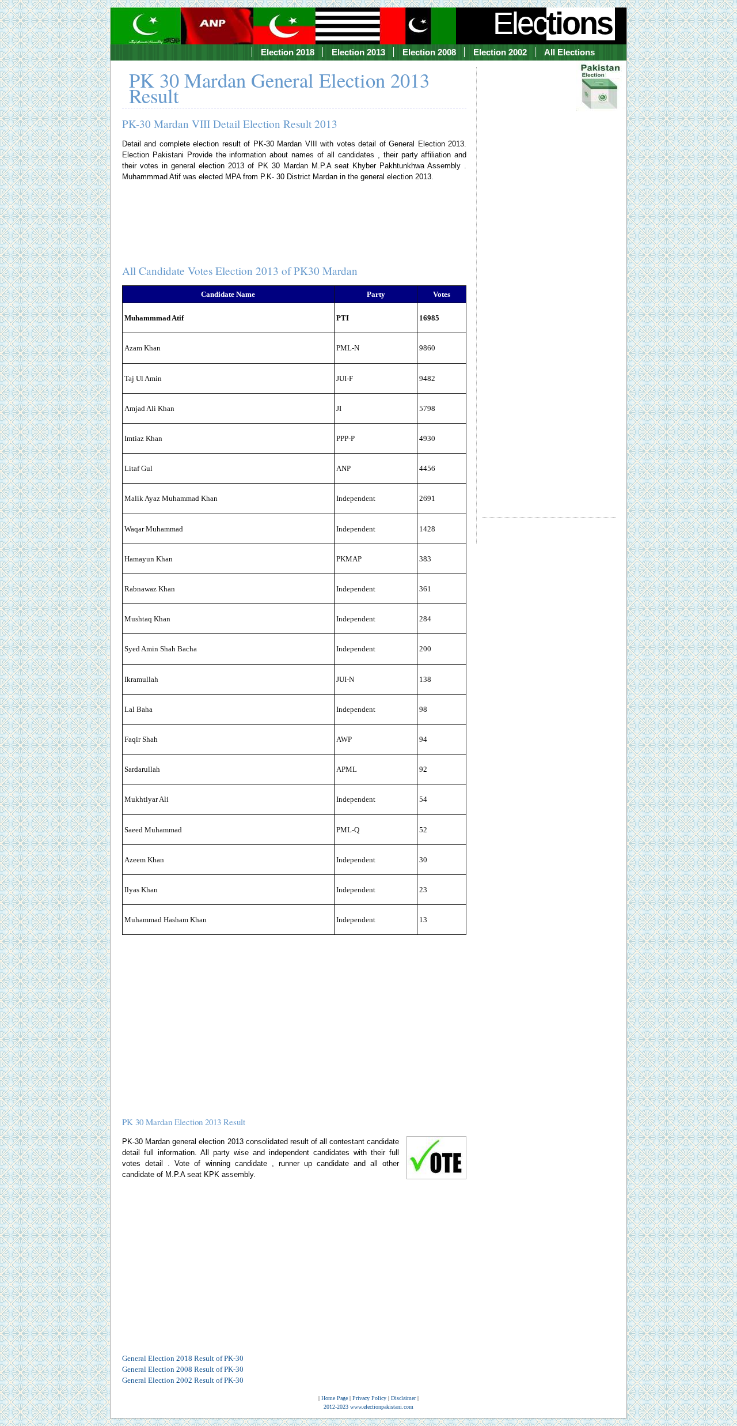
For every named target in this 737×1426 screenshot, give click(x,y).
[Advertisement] (549, 282)
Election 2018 (287, 52)
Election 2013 (358, 52)
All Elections (569, 52)
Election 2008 (429, 52)
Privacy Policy (369, 1398)
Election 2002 (500, 52)
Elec (552, 23)
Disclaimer (403, 1398)
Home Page (334, 1398)
